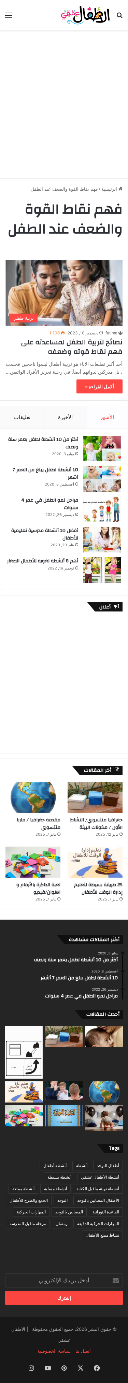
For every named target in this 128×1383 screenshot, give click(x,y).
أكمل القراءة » (99, 386)
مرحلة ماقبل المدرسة (28, 1223)
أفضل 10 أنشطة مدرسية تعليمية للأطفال (44, 534)
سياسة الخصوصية (54, 1351)
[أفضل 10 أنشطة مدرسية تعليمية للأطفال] (102, 539)
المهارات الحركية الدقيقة (98, 1223)
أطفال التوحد (108, 1165)
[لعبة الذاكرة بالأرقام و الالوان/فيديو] (32, 862)
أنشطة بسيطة (59, 1177)
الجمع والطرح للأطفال (29, 1200)
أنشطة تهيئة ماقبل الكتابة (97, 1188)
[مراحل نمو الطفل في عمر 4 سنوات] (102, 509)
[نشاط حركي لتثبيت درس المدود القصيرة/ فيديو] (64, 1115)
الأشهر (107, 417)
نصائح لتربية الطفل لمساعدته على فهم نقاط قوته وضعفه (72, 347)
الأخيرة (65, 417)
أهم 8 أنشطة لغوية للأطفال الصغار (42, 561)
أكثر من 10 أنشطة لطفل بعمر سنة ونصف (43, 443)
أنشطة (81, 1165)
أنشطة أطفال (55, 1165)
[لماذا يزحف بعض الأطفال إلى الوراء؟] (104, 1118)
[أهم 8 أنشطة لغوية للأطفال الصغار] (102, 570)
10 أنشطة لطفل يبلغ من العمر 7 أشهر (45, 473)
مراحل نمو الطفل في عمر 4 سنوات (49, 504)
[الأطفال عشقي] (83, 15)
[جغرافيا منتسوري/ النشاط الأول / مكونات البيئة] (95, 797)
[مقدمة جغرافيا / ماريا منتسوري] (32, 797)
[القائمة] (8, 17)
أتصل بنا (83, 1351)
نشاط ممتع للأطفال (102, 1235)
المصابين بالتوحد (69, 1211)
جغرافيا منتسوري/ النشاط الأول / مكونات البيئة (96, 824)
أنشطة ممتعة (23, 1188)
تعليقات (22, 417)
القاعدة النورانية (106, 1211)
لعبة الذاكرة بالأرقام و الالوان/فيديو (38, 888)
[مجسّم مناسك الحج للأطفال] (24, 1052)
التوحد (62, 1200)
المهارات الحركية (31, 1211)
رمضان (62, 1223)
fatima (111, 332)
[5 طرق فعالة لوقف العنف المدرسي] (64, 1090)
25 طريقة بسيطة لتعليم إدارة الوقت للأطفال (98, 888)
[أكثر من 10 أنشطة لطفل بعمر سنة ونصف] (102, 448)
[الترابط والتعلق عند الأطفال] (104, 1036)
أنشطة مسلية (55, 1188)
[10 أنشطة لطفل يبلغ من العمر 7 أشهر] (102, 479)
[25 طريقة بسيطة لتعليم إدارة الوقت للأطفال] (95, 862)
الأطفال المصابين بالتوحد (98, 1200)
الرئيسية (109, 189)
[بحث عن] (119, 17)
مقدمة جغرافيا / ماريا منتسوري (38, 824)
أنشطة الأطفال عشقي (100, 1177)
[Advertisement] (64, 100)
